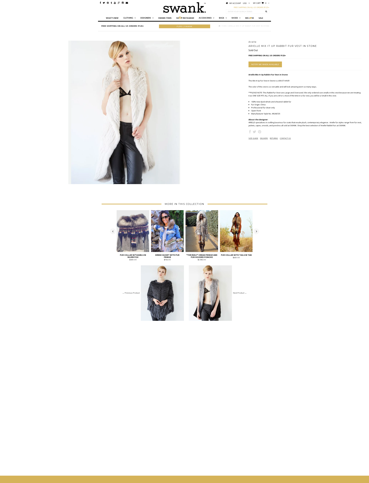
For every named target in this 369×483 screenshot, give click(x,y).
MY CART (259, 3)
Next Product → (240, 293)
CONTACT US (285, 138)
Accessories (205, 18)
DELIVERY (264, 138)
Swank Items (165, 18)
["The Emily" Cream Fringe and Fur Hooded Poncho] (202, 251)
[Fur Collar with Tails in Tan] (236, 251)
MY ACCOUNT (235, 3)
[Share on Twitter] (254, 132)
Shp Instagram (185, 18)
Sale (261, 18)
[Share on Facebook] (250, 132)
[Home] (219, 26)
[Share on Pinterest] (259, 132)
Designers (145, 18)
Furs (224, 26)
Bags (221, 18)
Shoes (234, 18)
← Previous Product (131, 293)
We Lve (249, 18)
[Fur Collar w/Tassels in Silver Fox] (133, 251)
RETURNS (274, 138)
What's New (112, 18)
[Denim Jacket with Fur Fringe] (167, 251)
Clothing (128, 18)
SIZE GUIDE (253, 138)
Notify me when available (265, 64)
